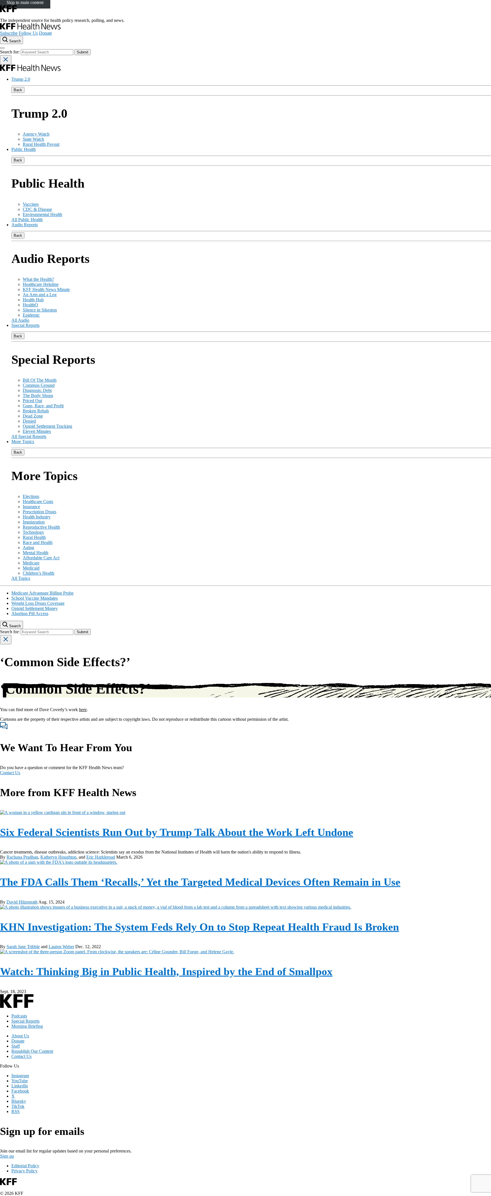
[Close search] (5, 60)
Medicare (31, 562)
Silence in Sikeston (40, 310)
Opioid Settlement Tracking (47, 426)
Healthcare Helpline (41, 284)
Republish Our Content (32, 1051)
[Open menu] (2, 48)
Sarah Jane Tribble (23, 946)
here (83, 709)
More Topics (22, 441)
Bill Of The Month (40, 380)
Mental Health (35, 552)
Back (18, 90)
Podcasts (19, 1016)
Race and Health (38, 542)
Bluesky (18, 1101)
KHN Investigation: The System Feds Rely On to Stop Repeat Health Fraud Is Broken (199, 927)
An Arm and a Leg (40, 294)
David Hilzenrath (22, 902)
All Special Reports (28, 436)
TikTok (17, 1106)
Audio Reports (24, 224)
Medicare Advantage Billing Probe (42, 593)
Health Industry (37, 516)
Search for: (10, 51)
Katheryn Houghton (58, 857)
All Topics (20, 578)
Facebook (20, 1091)
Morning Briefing (27, 1026)
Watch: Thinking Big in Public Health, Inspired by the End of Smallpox (166, 971)
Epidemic (31, 315)
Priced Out (32, 400)
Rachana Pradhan (22, 857)
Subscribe (9, 33)
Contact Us (10, 772)
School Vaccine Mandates (34, 598)
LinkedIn (19, 1085)
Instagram (20, 1075)
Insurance (31, 506)
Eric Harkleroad (100, 857)
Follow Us (28, 33)
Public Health (23, 149)
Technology (33, 532)
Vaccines (31, 204)
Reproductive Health (41, 527)
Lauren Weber (61, 946)
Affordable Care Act (41, 557)
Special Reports (25, 325)
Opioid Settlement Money (34, 608)
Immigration (34, 522)
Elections (31, 496)
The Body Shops (38, 395)
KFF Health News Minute (46, 289)
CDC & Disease (37, 209)
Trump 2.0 (20, 79)
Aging (28, 547)
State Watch (33, 139)
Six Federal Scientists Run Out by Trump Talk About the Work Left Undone (176, 832)
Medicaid (31, 568)
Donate (45, 33)
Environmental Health (42, 214)
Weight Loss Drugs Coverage (38, 603)
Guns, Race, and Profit (43, 405)
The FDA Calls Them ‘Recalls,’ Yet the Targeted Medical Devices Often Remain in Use (200, 882)
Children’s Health (38, 573)
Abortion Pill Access (29, 613)
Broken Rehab (36, 410)
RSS (15, 1111)
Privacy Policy (24, 1170)
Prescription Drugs (39, 511)
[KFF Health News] (30, 28)
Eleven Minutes (37, 431)
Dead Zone (33, 416)
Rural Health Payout (41, 144)
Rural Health (34, 537)
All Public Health (27, 219)
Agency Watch (36, 134)
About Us (20, 1035)
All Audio (20, 320)
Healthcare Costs (38, 501)
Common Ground (39, 385)
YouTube (19, 1080)
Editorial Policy (25, 1165)
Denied (29, 421)
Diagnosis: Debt (37, 390)
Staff (15, 1046)
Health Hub (33, 299)
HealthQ (30, 304)
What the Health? (38, 279)
